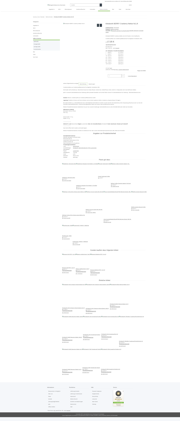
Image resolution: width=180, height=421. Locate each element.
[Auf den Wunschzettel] (101, 25)
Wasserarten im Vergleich (54, 391)
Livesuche (94, 399)
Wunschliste (95, 396)
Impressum (73, 396)
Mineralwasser (36, 30)
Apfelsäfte (36, 41)
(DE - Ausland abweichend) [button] (122, 69)
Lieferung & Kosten (74, 391)
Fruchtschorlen (37, 49)
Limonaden (35, 36)
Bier (34, 52)
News (49, 396)
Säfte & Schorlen (115, 29)
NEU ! (34, 28)
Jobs (49, 404)
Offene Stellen (51, 406)
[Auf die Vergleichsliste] (98, 25)
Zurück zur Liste (36, 17)
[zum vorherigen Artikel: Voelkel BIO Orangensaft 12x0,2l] (75, 17)
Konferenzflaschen (37, 33)
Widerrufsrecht (73, 399)
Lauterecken (76, 151)
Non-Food (35, 57)
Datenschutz (73, 404)
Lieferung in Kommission (76, 393)
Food (34, 54)
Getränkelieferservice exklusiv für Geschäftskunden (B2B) (118, 1)
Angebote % (36, 25)
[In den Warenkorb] (64, 22)
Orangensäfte (37, 44)
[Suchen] (101, 5)
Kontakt (50, 399)
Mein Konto (95, 401)
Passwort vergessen (97, 391)
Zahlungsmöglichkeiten (53, 401)
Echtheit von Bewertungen (76, 401)
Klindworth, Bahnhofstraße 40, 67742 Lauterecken (85, 148)
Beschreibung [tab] (83, 84)
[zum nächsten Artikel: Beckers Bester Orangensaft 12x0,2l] (77, 17)
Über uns (50, 393)
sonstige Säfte (37, 46)
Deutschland (76, 146)
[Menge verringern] (107, 75)
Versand (117, 48)
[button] (124, 5)
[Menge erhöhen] (122, 78)
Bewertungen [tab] (92, 84)
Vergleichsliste (95, 393)
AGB (71, 406)
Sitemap (94, 404)
